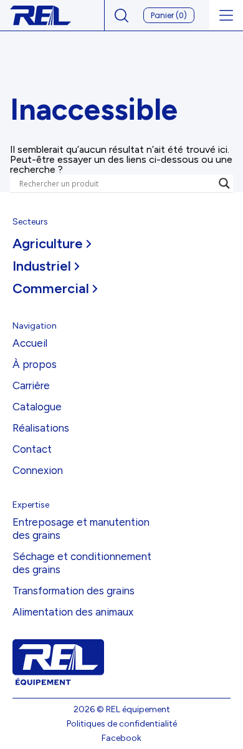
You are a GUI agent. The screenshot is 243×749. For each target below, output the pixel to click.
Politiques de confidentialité (122, 723)
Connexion (37, 470)
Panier (169, 15)
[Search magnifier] (224, 183)
